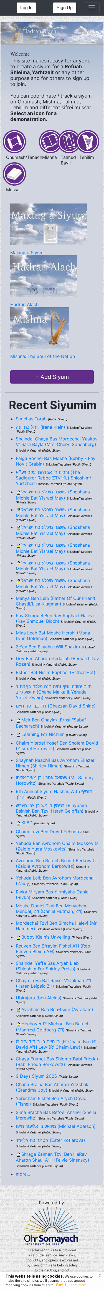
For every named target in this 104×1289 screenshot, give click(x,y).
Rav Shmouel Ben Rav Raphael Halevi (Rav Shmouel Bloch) (55, 618)
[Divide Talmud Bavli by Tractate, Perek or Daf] (69, 141)
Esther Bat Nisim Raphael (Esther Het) (55, 672)
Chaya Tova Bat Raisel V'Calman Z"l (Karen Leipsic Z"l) (53, 983)
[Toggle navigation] (92, 7)
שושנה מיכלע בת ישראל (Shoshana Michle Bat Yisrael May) (53, 495)
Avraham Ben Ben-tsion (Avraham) (57, 1009)
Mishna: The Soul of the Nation (42, 356)
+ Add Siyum (52, 377)
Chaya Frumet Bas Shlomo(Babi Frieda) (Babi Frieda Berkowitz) (57, 1061)
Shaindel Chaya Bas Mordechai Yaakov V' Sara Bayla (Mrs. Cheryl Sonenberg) (57, 441)
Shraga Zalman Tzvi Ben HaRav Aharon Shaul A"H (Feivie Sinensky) (52, 1157)
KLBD (27, 822)
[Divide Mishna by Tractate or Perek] (50, 141)
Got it (61, 1284)
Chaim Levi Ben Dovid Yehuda (47, 831)
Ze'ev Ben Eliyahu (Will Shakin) (48, 647)
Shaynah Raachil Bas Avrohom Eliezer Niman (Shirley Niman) (55, 763)
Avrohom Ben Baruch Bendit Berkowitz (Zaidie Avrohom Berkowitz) (56, 863)
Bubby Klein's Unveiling (45, 937)
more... (23, 1174)
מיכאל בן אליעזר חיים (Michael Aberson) (56, 1126)
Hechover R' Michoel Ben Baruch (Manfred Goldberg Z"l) (53, 1027)
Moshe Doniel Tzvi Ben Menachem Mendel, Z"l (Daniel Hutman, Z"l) (52, 908)
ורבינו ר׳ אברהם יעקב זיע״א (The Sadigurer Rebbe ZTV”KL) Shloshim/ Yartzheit (53, 477)
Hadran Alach (24, 304)
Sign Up (65, 7)
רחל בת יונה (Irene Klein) (40, 427)
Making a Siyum (27, 252)
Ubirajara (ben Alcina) (39, 997)
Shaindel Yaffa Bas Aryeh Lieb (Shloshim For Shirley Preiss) (47, 965)
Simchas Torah (31, 418)
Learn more (77, 1285)
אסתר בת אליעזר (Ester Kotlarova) (50, 1140)
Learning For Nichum (43, 734)
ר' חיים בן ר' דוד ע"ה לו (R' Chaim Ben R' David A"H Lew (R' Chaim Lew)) (56, 1044)
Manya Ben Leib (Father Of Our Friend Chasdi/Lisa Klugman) (55, 601)
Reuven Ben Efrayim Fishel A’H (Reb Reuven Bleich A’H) (53, 948)
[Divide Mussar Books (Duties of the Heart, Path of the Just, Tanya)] (14, 173)
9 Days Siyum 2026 (36, 1076)
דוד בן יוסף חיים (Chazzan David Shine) (56, 706)
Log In (26, 7)
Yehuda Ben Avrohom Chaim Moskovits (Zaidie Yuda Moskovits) (57, 846)
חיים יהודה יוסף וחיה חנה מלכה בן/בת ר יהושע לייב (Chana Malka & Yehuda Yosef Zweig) (54, 692)
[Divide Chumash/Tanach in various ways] (14, 141)
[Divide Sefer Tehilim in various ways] (87, 141)
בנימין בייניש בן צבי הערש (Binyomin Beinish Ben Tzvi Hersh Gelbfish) (51, 808)
